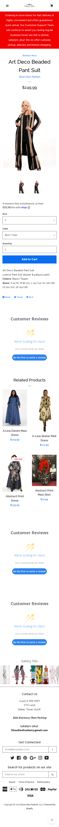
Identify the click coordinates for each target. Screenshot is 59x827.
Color (5, 229)
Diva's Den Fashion (29, 76)
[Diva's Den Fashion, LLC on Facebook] (19, 758)
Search (12, 782)
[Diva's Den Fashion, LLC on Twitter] (12, 758)
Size (4, 214)
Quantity (7, 243)
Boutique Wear (30, 55)
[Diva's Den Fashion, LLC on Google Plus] (33, 758)
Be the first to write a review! (29, 357)
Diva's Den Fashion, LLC (32, 804)
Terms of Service (26, 782)
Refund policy (43, 782)
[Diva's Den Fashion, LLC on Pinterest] (25, 758)
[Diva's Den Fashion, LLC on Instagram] (40, 758)
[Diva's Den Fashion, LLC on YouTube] (47, 758)
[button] (4, 674)
